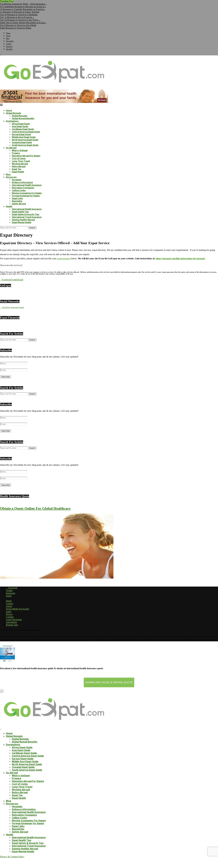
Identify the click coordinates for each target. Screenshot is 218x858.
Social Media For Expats (17, 609)
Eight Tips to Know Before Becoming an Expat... (23, 22)
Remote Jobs (12, 625)
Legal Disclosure (14, 619)
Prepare (16, 153)
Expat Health (18, 172)
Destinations (12, 121)
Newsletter (9, 41)
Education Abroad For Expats (26, 156)
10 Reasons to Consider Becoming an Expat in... (23, 9)
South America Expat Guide (25, 145)
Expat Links (17, 198)
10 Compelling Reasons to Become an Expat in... (23, 6)
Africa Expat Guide (21, 124)
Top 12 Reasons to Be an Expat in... (17, 17)
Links (8, 611)
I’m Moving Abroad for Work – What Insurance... (23, 4)
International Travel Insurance (27, 217)
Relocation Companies (23, 188)
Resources (11, 177)
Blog (7, 38)
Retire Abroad (19, 166)
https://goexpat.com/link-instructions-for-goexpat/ (181, 258)
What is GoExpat (20, 150)
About (8, 36)
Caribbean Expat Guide (23, 129)
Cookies (10, 617)
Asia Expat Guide (20, 126)
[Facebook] (1, 54)
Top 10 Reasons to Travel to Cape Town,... (20, 20)
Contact (8, 44)
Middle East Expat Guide (24, 137)
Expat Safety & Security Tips (25, 214)
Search (32, 228)
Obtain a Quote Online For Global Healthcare (35, 508)
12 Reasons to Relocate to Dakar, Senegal (19, 12)
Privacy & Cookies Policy (12, 856)
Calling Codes (19, 190)
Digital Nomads (19, 116)
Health (9, 206)
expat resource (63, 258)
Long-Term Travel (21, 161)
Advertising (11, 622)
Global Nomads (13, 113)
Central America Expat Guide (26, 132)
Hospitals (16, 180)
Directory (9, 46)
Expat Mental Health (21, 222)
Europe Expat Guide (21, 134)
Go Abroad (11, 148)
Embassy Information (22, 182)
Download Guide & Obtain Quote (109, 682)
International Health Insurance (27, 185)
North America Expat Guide (25, 140)
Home (8, 33)
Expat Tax (16, 169)
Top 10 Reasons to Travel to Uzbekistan (19, 14)
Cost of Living (19, 158)
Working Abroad (20, 164)
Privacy (9, 614)
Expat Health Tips (20, 212)
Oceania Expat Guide (22, 142)
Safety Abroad (19, 204)
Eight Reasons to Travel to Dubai (15, 28)
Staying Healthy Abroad (23, 220)
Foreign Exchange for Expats (26, 196)
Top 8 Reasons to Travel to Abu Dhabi (18, 25)
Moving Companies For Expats (27, 193)
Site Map (9, 49)
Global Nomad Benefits (23, 118)
